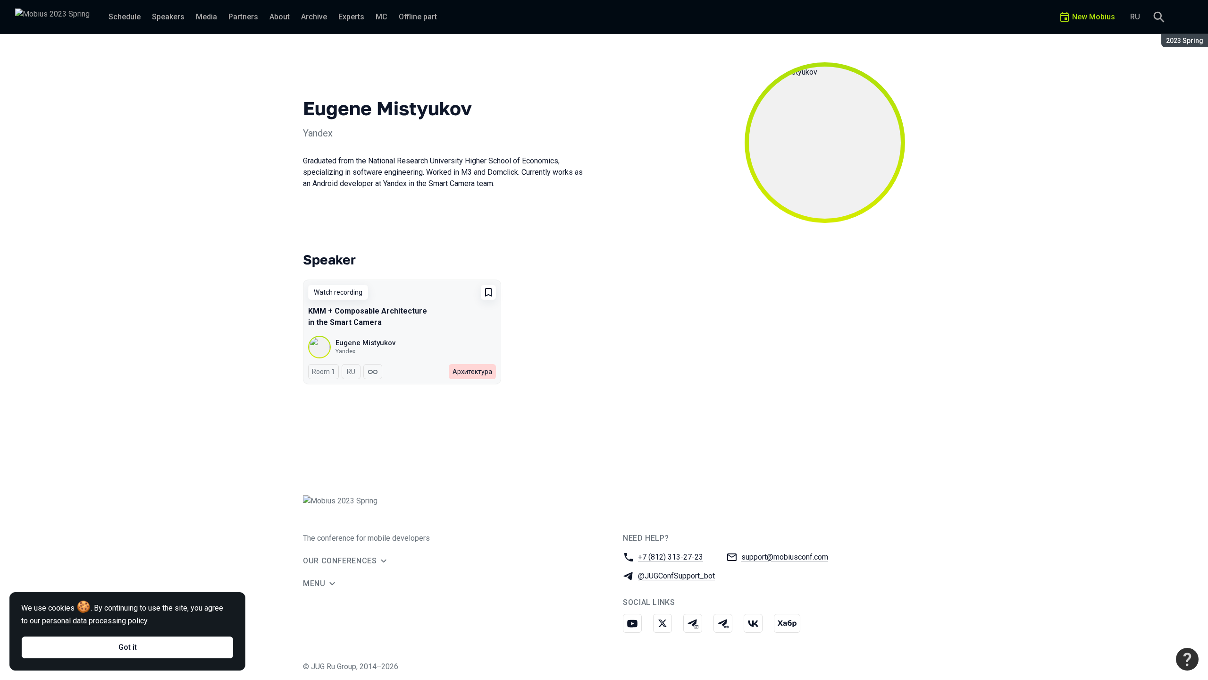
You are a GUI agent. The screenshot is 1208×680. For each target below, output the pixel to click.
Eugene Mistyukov (365, 343)
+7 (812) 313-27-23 (670, 556)
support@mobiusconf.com (784, 556)
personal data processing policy (94, 620)
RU (1135, 16)
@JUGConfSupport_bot (676, 575)
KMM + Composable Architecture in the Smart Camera (367, 316)
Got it (127, 647)
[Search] (1158, 17)
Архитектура (472, 371)
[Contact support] (1187, 659)
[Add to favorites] (488, 292)
